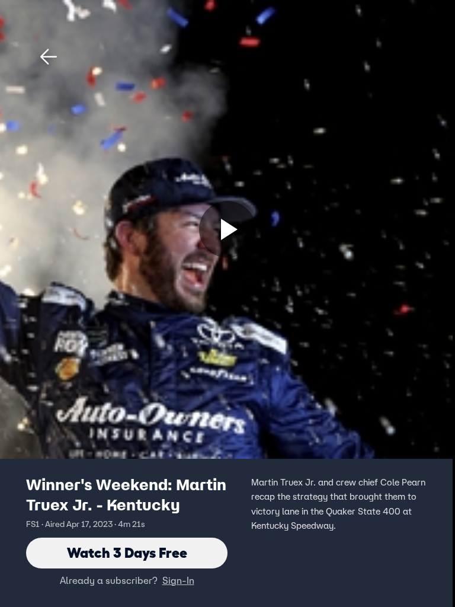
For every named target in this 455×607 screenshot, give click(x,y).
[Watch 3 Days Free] (227, 229)
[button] (48, 56)
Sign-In (178, 580)
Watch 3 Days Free (127, 553)
